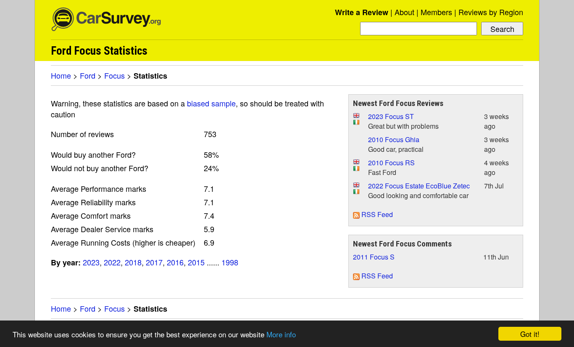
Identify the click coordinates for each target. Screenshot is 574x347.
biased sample (211, 103)
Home (61, 75)
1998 (229, 262)
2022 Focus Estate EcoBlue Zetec (419, 186)
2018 (133, 262)
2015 (196, 262)
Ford (87, 75)
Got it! (530, 333)
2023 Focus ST (391, 116)
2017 (154, 262)
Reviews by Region (490, 11)
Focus (114, 75)
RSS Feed (376, 214)
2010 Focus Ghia (393, 139)
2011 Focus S (374, 257)
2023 (91, 262)
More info (281, 334)
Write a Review (361, 12)
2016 (175, 262)
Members (436, 11)
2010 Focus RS (391, 162)
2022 (112, 262)
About (404, 11)
